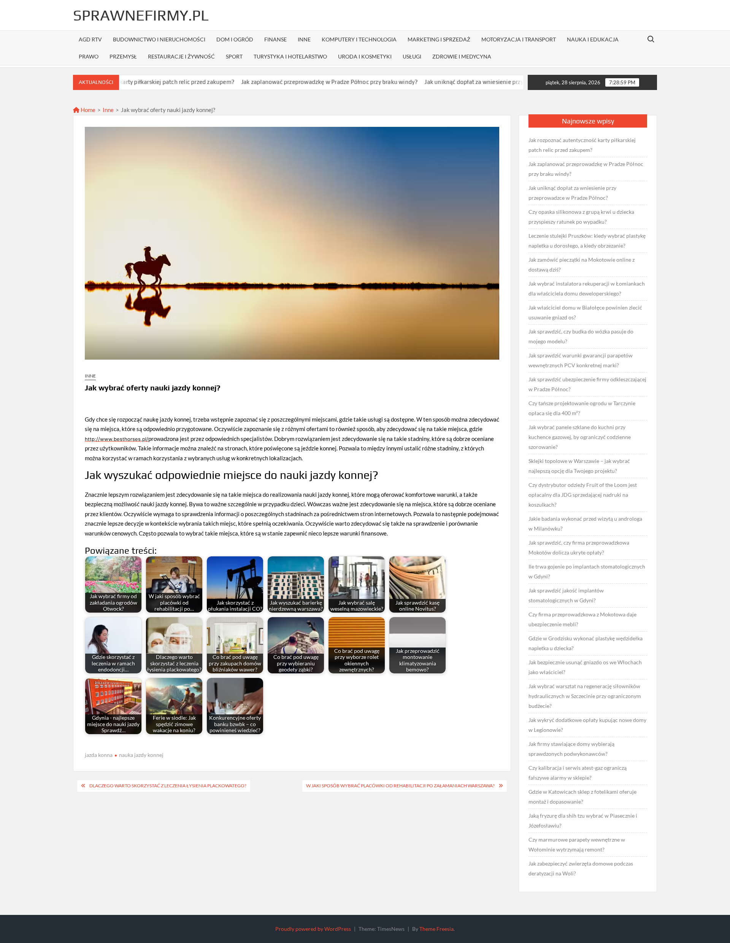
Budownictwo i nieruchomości (159, 39)
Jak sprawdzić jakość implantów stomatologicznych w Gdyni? (566, 595)
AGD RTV (90, 39)
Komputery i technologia (359, 39)
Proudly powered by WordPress (313, 929)
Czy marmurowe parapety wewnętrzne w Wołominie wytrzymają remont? (576, 844)
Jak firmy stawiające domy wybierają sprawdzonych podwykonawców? (571, 749)
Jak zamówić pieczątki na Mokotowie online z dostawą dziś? (581, 264)
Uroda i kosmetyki (365, 56)
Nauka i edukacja (593, 39)
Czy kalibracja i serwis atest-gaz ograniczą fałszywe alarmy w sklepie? (577, 773)
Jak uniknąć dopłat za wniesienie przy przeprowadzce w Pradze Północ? (477, 82)
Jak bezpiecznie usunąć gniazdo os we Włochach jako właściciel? (585, 667)
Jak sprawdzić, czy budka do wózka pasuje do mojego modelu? (580, 336)
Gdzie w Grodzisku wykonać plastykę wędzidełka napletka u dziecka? (585, 643)
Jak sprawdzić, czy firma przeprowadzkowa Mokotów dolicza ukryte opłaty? (578, 547)
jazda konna (99, 755)
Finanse (275, 39)
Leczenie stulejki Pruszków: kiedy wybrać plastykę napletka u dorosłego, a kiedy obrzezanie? (587, 240)
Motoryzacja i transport (518, 39)
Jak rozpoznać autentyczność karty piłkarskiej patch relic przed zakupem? (582, 145)
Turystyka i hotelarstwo (290, 56)
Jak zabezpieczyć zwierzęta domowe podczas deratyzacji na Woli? (580, 868)
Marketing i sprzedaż (439, 39)
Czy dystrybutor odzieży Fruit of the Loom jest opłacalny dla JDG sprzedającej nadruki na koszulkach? (582, 495)
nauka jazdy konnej (141, 755)
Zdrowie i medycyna (461, 56)
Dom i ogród (234, 39)
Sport (234, 56)
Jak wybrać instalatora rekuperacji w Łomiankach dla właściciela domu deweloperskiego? (586, 288)
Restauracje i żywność (181, 56)
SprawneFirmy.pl (141, 15)
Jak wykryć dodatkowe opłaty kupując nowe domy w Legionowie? (587, 725)
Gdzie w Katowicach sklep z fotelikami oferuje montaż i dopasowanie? (582, 796)
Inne (304, 39)
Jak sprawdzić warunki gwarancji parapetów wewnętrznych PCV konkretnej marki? (580, 360)
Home (87, 109)
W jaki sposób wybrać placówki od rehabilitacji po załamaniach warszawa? (400, 785)
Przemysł (123, 56)
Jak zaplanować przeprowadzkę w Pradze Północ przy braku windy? (287, 82)
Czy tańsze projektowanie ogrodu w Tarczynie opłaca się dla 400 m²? (581, 408)
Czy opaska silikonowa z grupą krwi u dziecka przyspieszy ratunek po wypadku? (581, 217)
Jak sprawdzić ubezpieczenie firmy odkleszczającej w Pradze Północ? (587, 384)
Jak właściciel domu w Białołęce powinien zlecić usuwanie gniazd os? (585, 312)
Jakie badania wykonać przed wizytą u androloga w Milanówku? (585, 523)
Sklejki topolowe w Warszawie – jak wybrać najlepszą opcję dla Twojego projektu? (579, 466)
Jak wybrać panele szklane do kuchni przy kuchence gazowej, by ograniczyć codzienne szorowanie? (579, 437)
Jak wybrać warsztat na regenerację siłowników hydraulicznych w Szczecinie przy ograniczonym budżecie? (584, 696)
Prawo (88, 56)
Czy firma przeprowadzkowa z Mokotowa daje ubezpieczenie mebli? (582, 619)
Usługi (412, 56)
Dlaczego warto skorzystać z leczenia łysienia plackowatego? (167, 785)
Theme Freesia (436, 929)
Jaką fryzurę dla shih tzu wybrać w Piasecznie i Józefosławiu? (582, 820)
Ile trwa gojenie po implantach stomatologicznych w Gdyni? (586, 571)
